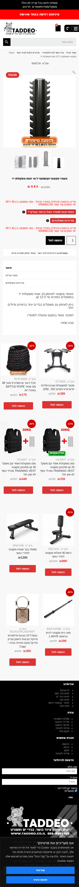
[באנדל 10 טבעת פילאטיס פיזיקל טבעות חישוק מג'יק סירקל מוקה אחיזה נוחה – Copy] (23, 610)
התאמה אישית (40, 880)
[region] (39, 862)
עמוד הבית (71, 52)
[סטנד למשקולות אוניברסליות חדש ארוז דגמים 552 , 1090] (57, 360)
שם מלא (72, 766)
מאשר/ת (69, 790)
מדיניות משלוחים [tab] (15, 283)
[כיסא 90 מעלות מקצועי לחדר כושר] (58, 530)
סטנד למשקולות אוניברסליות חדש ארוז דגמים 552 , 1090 (57, 387)
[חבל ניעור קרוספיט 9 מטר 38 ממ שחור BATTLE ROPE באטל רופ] (18, 359)
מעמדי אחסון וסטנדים (26, 253)
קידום (14, 253)
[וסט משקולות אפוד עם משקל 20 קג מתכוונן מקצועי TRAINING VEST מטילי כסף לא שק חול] (57, 438)
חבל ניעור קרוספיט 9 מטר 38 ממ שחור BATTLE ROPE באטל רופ (19, 386)
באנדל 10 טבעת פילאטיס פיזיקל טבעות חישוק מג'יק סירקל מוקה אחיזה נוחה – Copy (23, 641)
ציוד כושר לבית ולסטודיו (53, 52)
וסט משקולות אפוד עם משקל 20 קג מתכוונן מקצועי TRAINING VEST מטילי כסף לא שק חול (57, 469)
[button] (74, 72)
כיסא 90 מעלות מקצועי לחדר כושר (58, 554)
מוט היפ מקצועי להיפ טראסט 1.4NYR (58, 634)
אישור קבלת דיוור (67, 788)
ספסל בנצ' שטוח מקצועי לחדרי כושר (22, 551)
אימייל (73, 777)
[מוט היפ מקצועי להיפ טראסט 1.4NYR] (58, 610)
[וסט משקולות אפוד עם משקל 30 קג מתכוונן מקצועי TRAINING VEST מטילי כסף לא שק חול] (18, 438)
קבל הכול (40, 870)
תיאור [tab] (9, 268)
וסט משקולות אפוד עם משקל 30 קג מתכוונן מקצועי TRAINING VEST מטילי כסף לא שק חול (19, 469)
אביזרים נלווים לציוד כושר (28, 52)
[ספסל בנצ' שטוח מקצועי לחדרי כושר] (23, 528)
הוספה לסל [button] (56, 404)
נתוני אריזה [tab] (11, 275)
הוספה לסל (55, 240)
